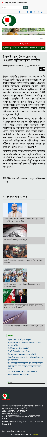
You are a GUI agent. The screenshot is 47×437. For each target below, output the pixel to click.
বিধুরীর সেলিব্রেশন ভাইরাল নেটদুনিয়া (19, 340)
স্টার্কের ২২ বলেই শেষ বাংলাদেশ (18, 375)
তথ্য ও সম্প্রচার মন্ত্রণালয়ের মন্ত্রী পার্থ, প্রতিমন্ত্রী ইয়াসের (25, 363)
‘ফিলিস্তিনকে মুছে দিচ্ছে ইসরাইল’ (18, 348)
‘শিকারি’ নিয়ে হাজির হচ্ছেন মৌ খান (19, 351)
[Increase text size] (40, 69)
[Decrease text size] (43, 69)
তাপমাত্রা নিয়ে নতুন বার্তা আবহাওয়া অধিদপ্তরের (22, 371)
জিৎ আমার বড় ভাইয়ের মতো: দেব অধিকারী (22, 354)
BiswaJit (34, 434)
